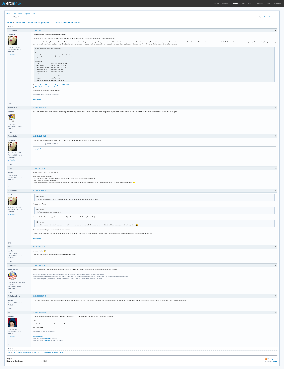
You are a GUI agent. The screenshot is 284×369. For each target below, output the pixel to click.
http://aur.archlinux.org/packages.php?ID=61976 (53, 85)
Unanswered (273, 17)
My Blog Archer (38, 336)
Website (12, 54)
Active (266, 17)
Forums (236, 3)
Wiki (243, 3)
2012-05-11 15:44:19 (39, 136)
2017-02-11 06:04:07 (39, 312)
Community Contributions (27, 22)
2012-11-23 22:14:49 (39, 296)
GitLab (250, 3)
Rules (14, 13)
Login (33, 13)
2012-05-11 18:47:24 (39, 190)
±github (38, 99)
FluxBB (274, 362)
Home (216, 3)
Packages (225, 3)
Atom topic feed (272, 359)
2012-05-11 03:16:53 (39, 30)
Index (8, 13)
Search (20, 13)
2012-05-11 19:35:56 (39, 247)
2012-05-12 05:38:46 (39, 265)
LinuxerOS (46, 340)
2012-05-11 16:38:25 (39, 168)
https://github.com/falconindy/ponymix (48, 87)
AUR (268, 3)
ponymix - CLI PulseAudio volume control (60, 22)
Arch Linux (12, 3)
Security (260, 3)
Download (277, 3)
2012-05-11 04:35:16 (39, 107)
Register (27, 13)
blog (34, 99)
